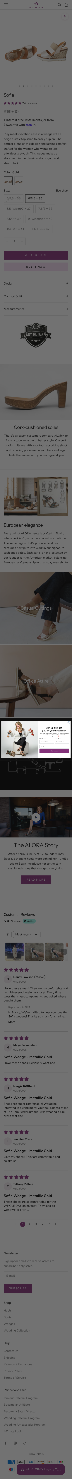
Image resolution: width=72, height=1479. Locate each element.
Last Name (58, 739)
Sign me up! (54, 751)
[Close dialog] (69, 723)
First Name (43, 739)
